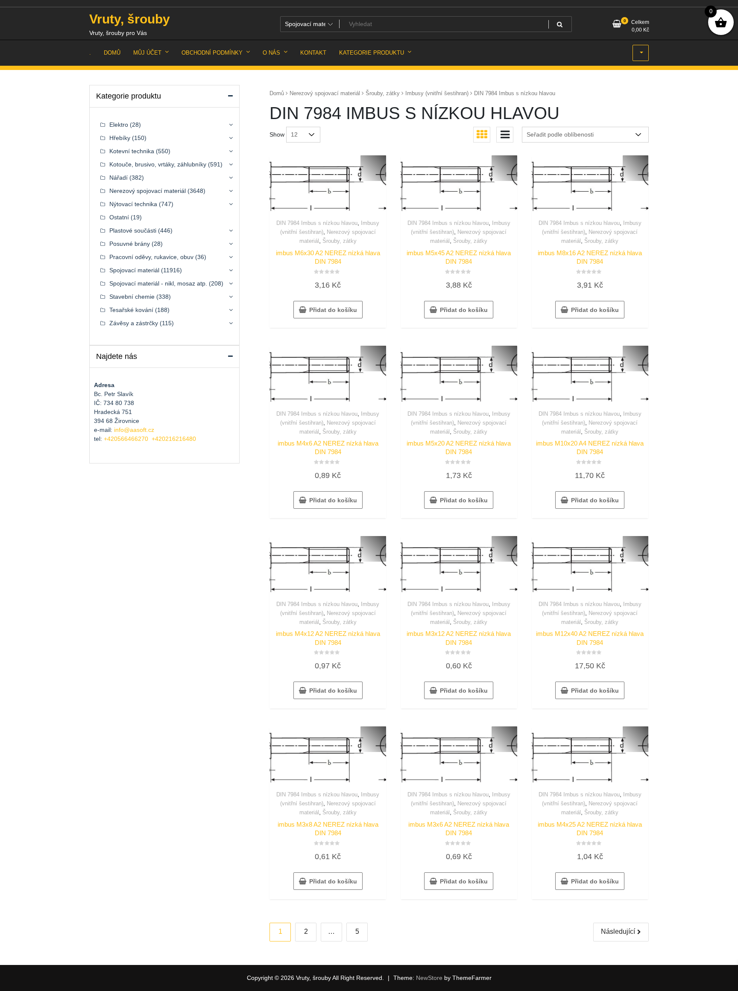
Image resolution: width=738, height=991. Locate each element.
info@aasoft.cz (134, 429)
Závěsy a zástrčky (133, 323)
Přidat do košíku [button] (333, 309)
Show (276, 134)
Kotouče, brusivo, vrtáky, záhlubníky (157, 164)
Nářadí (118, 177)
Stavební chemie (132, 296)
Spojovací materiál (134, 270)
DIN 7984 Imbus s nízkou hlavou (316, 223)
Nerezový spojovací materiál (325, 93)
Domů (276, 93)
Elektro (118, 124)
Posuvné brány (129, 243)
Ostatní (119, 217)
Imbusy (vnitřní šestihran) (437, 93)
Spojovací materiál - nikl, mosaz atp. (158, 283)
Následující (618, 931)
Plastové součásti (132, 230)
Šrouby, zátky (383, 93)
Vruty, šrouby (129, 19)
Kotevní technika (131, 151)
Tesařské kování (131, 309)
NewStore (429, 977)
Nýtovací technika (133, 204)
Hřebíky (119, 137)
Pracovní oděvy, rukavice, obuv (151, 257)
